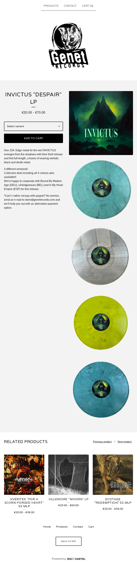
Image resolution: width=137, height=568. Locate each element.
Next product (125, 441)
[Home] (68, 45)
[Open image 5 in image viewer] (101, 390)
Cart (91, 526)
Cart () (87, 5)
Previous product (102, 441)
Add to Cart (33, 138)
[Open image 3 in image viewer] (101, 256)
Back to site (68, 541)
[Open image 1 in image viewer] (101, 123)
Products (51, 5)
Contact (70, 5)
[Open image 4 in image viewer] (101, 323)
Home (47, 526)
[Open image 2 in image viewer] (101, 190)
